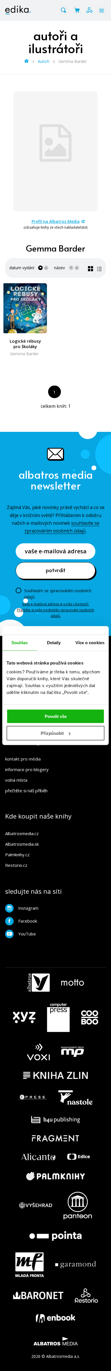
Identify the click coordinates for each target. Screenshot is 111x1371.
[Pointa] (55, 1236)
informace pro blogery (27, 769)
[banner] (18, 10)
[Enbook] (55, 1318)
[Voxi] (38, 1052)
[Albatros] (38, 982)
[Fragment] (55, 1138)
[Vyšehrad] (35, 1205)
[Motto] (73, 982)
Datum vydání (21, 267)
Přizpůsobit (52, 733)
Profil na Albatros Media (56, 221)
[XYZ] (24, 1017)
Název (59, 267)
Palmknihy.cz (17, 854)
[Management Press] (73, 1052)
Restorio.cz (16, 865)
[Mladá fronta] (30, 1265)
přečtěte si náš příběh (26, 790)
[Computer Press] (58, 1017)
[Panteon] (78, 1205)
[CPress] (33, 1097)
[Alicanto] (38, 1157)
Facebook (27, 921)
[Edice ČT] (78, 1157)
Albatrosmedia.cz (22, 833)
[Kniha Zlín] (55, 1075)
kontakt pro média (23, 759)
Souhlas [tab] (19, 642)
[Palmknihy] (55, 1176)
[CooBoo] (89, 1017)
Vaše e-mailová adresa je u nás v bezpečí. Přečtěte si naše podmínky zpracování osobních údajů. (55, 610)
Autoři (43, 61)
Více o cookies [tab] (89, 642)
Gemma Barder (24, 353)
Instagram (28, 908)
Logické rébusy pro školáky (25, 343)
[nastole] (75, 1097)
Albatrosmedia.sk (22, 844)
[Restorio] (86, 1295)
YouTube (27, 934)
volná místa (16, 780)
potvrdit (55, 570)
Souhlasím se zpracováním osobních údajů (57, 594)
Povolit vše (56, 716)
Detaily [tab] (54, 642)
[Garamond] (76, 1265)
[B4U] (55, 1119)
